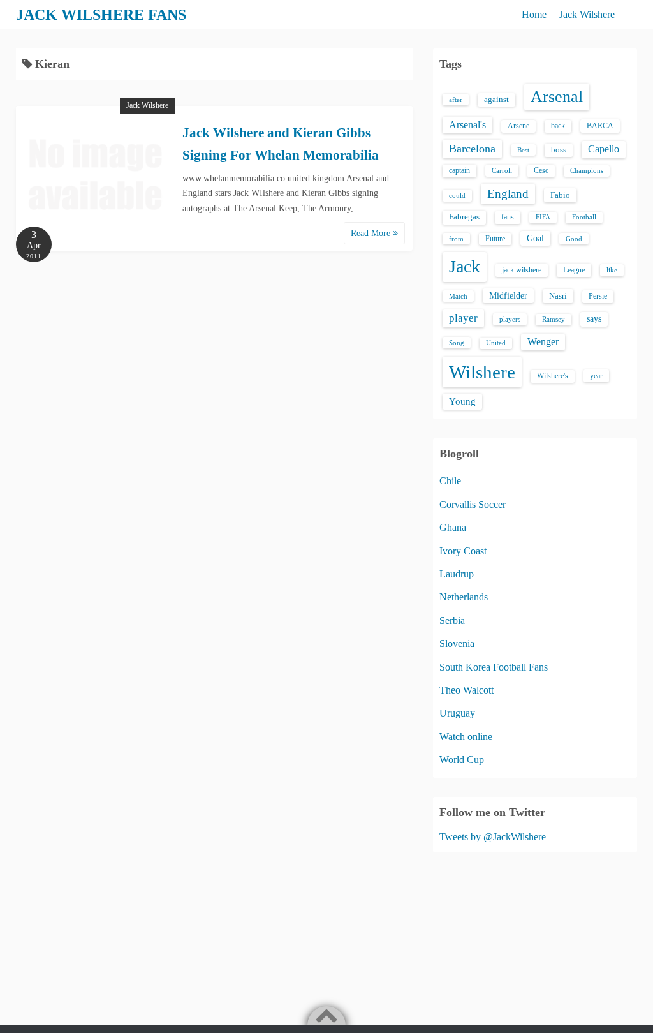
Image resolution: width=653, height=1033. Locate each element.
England (508, 193)
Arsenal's (467, 124)
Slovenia (456, 643)
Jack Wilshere (587, 14)
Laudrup (456, 574)
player (463, 318)
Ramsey (553, 319)
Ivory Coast (463, 551)
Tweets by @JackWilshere (492, 836)
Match (458, 296)
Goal (535, 238)
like (611, 270)
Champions (586, 170)
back (558, 125)
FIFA (543, 217)
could (457, 195)
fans (507, 216)
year (596, 375)
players (509, 319)
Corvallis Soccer (472, 504)
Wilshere (482, 372)
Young (462, 401)
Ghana (452, 527)
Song (456, 342)
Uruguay (457, 713)
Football (584, 217)
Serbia (452, 620)
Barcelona (472, 148)
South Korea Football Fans (493, 667)
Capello (603, 149)
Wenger (543, 341)
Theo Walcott (466, 690)
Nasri (558, 296)
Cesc (541, 171)
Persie (598, 296)
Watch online (465, 736)
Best (523, 150)
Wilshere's (552, 375)
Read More (372, 233)
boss (558, 149)
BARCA (600, 125)
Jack (464, 266)
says (594, 318)
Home (534, 14)
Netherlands (463, 596)
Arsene (518, 126)
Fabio (560, 195)
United (496, 342)
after (455, 99)
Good (574, 238)
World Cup (461, 759)
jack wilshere (521, 269)
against (496, 99)
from (456, 238)
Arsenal (557, 96)
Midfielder (508, 295)
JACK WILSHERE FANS (101, 14)
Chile (450, 480)
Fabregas (464, 216)
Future (495, 238)
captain (459, 170)
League (574, 269)
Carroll (502, 170)
